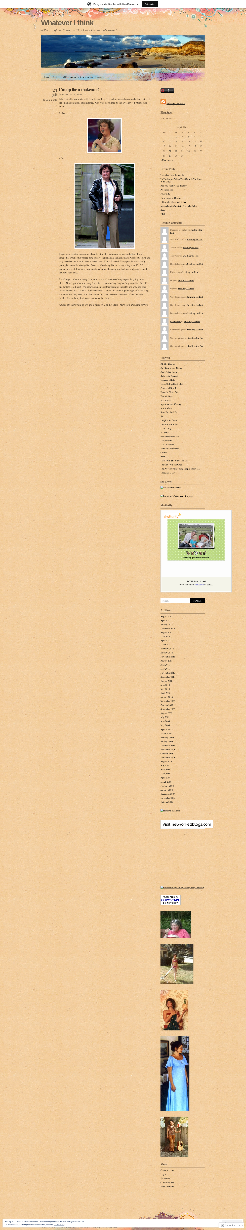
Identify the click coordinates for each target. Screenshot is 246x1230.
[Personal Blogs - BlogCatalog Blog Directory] (182, 887)
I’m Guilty (165, 193)
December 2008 (167, 745)
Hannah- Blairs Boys (169, 392)
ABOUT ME (60, 77)
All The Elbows (167, 363)
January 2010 (166, 697)
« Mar (163, 159)
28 (170, 155)
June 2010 (165, 684)
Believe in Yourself (169, 375)
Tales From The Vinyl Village (174, 460)
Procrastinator (166, 189)
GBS (162, 213)
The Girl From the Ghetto (172, 464)
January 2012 (166, 652)
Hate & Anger (166, 396)
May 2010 (165, 688)
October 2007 (166, 801)
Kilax (163, 416)
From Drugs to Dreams (170, 197)
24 (188, 150)
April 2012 (165, 640)
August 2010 (166, 680)
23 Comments (50, 100)
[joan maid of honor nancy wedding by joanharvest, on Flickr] (174, 1109)
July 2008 (165, 765)
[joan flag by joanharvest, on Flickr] (174, 1029)
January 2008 (166, 789)
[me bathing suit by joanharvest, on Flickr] (176, 983)
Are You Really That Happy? (173, 185)
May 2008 (165, 773)
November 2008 (167, 749)
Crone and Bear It (168, 388)
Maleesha (164, 432)
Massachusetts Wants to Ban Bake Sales (178, 205)
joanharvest (67, 94)
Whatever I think (67, 23)
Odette (163, 452)
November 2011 (167, 656)
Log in (163, 1174)
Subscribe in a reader (176, 103)
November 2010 (167, 672)
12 (201, 141)
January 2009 (166, 741)
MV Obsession (167, 444)
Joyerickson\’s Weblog (170, 404)
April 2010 (165, 693)
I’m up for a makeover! (79, 89)
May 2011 (165, 668)
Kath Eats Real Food (169, 412)
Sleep (163, 209)
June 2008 (165, 769)
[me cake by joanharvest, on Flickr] (175, 937)
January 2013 (166, 624)
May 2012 (165, 636)
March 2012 (166, 644)
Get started (150, 4)
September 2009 (167, 709)
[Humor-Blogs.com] (170, 810)
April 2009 (165, 729)
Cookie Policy (59, 1224)
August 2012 (166, 632)
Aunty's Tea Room (168, 371)
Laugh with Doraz (168, 420)
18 (195, 146)
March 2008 (166, 781)
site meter (176, 487)
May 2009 (165, 725)
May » (170, 159)
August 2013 (166, 616)
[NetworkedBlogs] (187, 827)
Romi (163, 456)
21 (170, 150)
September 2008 (167, 757)
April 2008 (165, 777)
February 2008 (167, 785)
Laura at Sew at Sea (169, 424)
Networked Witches (169, 448)
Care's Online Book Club (171, 383)
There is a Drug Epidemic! (172, 174)
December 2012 (167, 628)
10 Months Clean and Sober (173, 201)
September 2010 (167, 676)
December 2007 (167, 793)
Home (46, 77)
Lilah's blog (165, 428)
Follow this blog (183, 826)
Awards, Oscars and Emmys (87, 77)
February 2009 (167, 737)
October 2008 (166, 753)
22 (176, 150)
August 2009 (166, 713)
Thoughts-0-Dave (168, 472)
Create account (167, 1170)
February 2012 (167, 648)
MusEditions (166, 440)
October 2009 (166, 705)
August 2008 (166, 761)
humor (80, 94)
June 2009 (165, 721)
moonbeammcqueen (169, 436)
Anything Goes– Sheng (171, 367)
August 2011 (166, 660)
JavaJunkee (165, 400)
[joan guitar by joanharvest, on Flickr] (174, 1155)
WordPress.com (167, 1186)
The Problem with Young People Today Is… (180, 468)
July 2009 (165, 717)
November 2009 (167, 701)
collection (199, 584)
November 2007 (167, 797)
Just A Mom (166, 408)
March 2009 (166, 733)
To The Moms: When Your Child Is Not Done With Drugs (181, 180)
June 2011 (165, 664)
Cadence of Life (167, 379)
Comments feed (167, 1182)
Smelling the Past (194, 239)
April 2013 (165, 620)
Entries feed (165, 1178)
